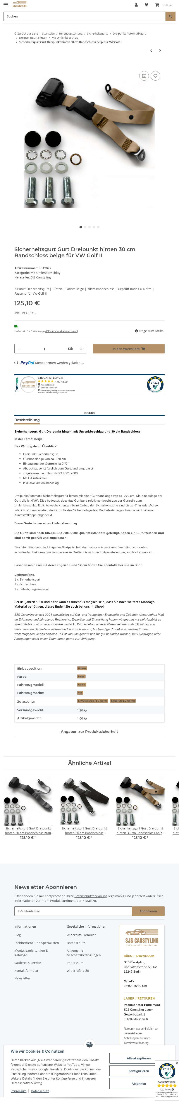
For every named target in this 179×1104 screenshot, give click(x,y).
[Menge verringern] (19, 348)
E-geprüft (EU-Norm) (123, 700)
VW (80, 692)
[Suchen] (170, 16)
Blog (17, 935)
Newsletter (22, 978)
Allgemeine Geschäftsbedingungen (84, 952)
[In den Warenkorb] (17, 65)
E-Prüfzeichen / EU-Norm (92, 700)
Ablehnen (139, 1083)
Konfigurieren (139, 1071)
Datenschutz (40, 1091)
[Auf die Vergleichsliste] (144, 76)
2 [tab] (85, 227)
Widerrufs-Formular (81, 935)
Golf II (81, 684)
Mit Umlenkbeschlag (45, 273)
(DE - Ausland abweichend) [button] (61, 331)
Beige (81, 676)
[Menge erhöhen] (81, 348)
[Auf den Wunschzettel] (155, 76)
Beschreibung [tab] (27, 420)
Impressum (18, 1091)
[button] (136, 4)
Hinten (82, 668)
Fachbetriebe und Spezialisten (36, 943)
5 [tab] (98, 227)
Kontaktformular (26, 970)
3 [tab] (89, 227)
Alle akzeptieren (139, 1058)
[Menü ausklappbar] (5, 2)
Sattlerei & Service (27, 963)
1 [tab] (80, 227)
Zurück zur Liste (27, 33)
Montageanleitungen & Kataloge (31, 952)
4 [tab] (94, 227)
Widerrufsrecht (78, 970)
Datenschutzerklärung (90, 896)
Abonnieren (148, 911)
